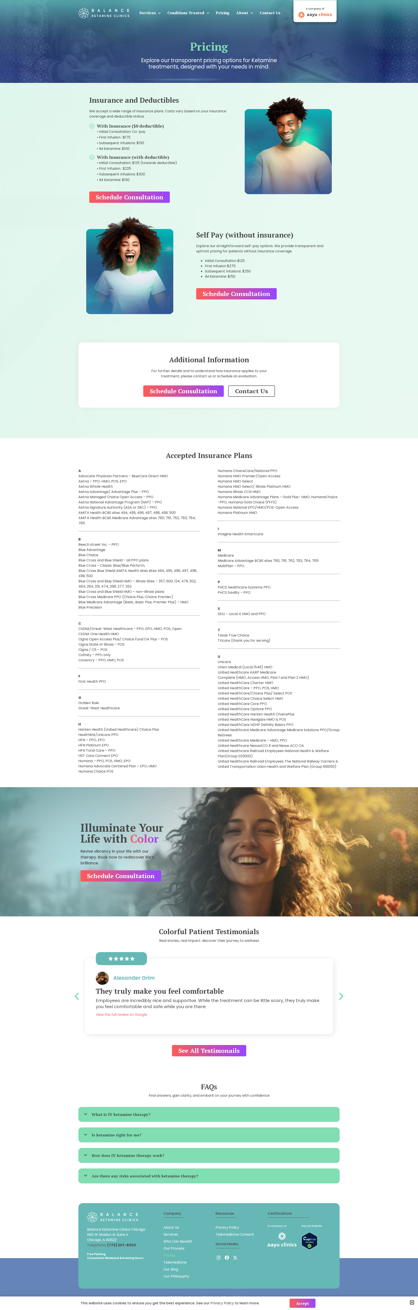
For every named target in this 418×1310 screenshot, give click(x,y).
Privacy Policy (222, 1303)
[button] (412, 1302)
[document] (209, 655)
